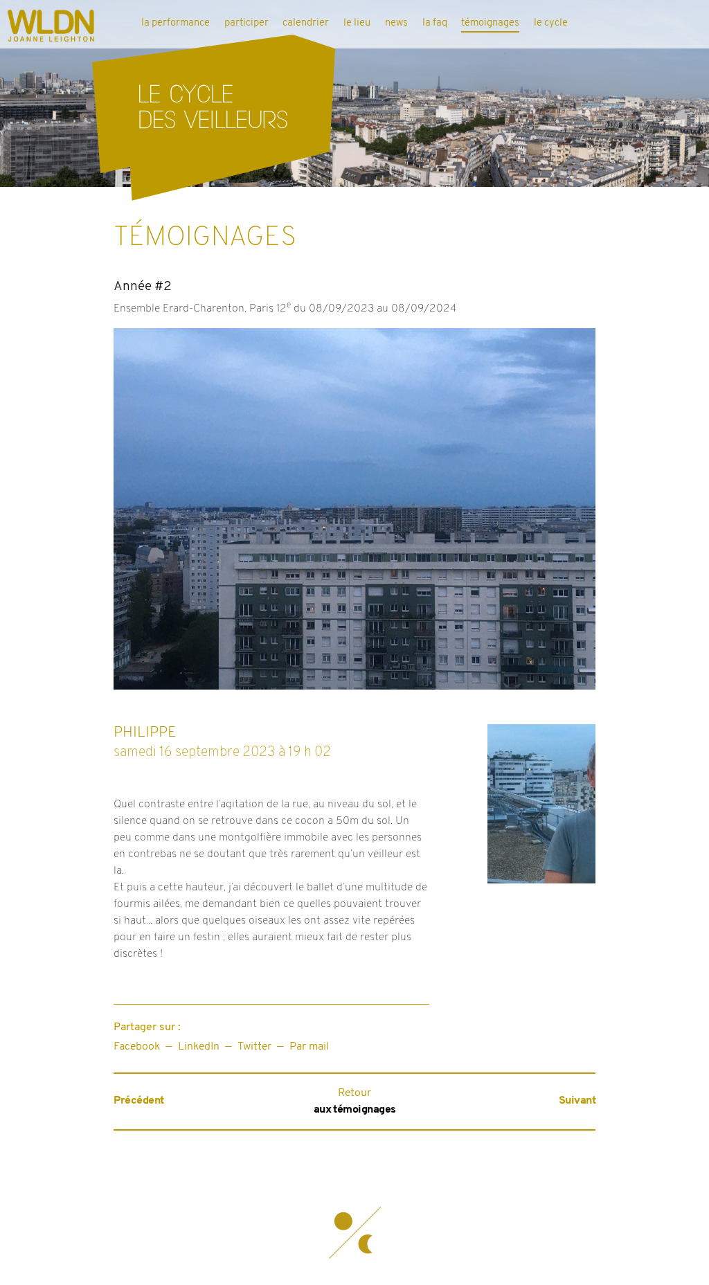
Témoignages (490, 23)
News (396, 23)
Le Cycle (551, 23)
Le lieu (356, 23)
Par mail (309, 1046)
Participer (246, 23)
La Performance (175, 23)
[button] (354, 1233)
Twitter (254, 1046)
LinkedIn (198, 1046)
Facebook (137, 1046)
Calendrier (305, 23)
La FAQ (434, 23)
